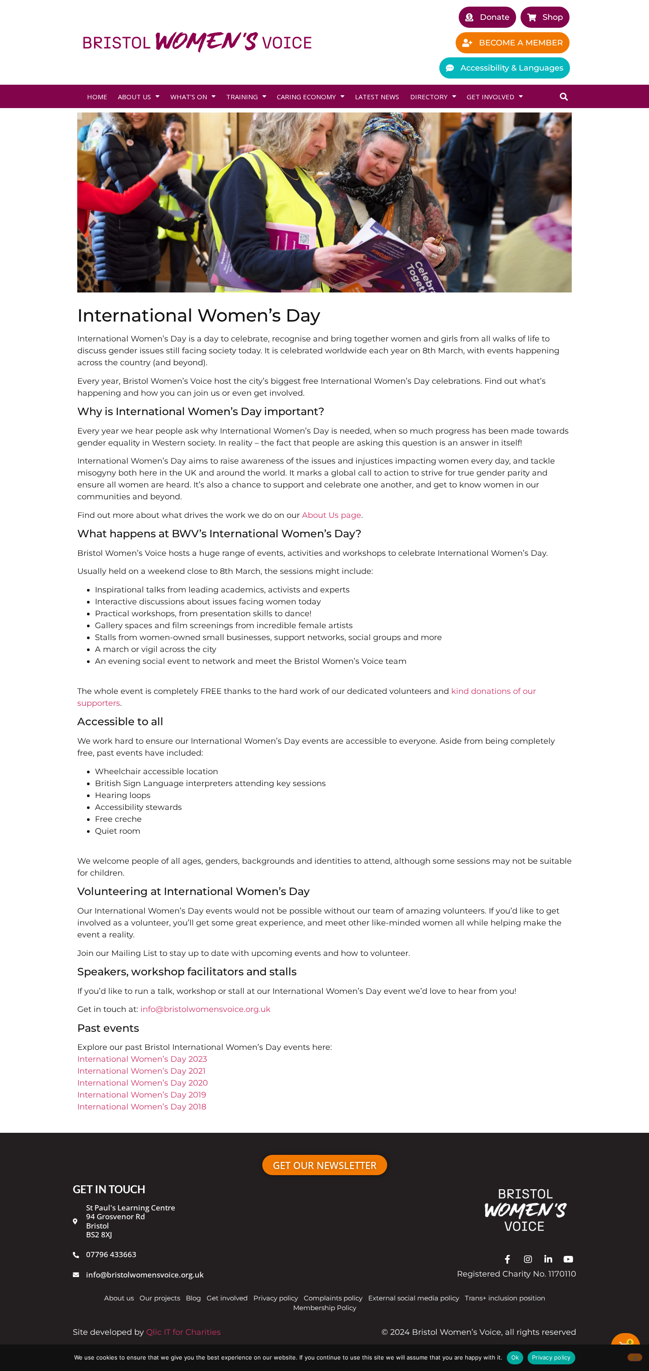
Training (242, 96)
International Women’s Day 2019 (141, 1095)
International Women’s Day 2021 (141, 1071)
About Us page (331, 515)
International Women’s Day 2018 (141, 1107)
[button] (564, 96)
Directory (429, 96)
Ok (515, 1357)
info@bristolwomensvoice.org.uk (205, 1009)
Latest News (377, 96)
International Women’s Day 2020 (142, 1083)
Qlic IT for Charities (183, 1332)
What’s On (188, 96)
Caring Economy (306, 96)
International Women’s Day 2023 (142, 1059)
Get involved (490, 96)
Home (97, 96)
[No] (634, 1357)
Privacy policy (551, 1357)
